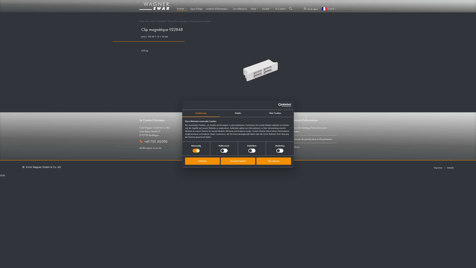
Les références (240, 8)
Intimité (450, 167)
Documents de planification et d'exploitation (311, 139)
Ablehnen (202, 161)
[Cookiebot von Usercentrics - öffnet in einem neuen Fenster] (280, 105)
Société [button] (265, 8)
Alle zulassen (273, 161)
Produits (161, 21)
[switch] (224, 151)
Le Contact (280, 8)
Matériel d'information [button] (216, 8)
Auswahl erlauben (238, 161)
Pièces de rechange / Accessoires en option (189, 21)
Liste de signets (312, 9)
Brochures (295, 146)
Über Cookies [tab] (275, 113)
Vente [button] (253, 8)
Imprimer (438, 167)
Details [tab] (238, 113)
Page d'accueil (147, 21)
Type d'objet (196, 8)
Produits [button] (180, 8)
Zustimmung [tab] (200, 113)
